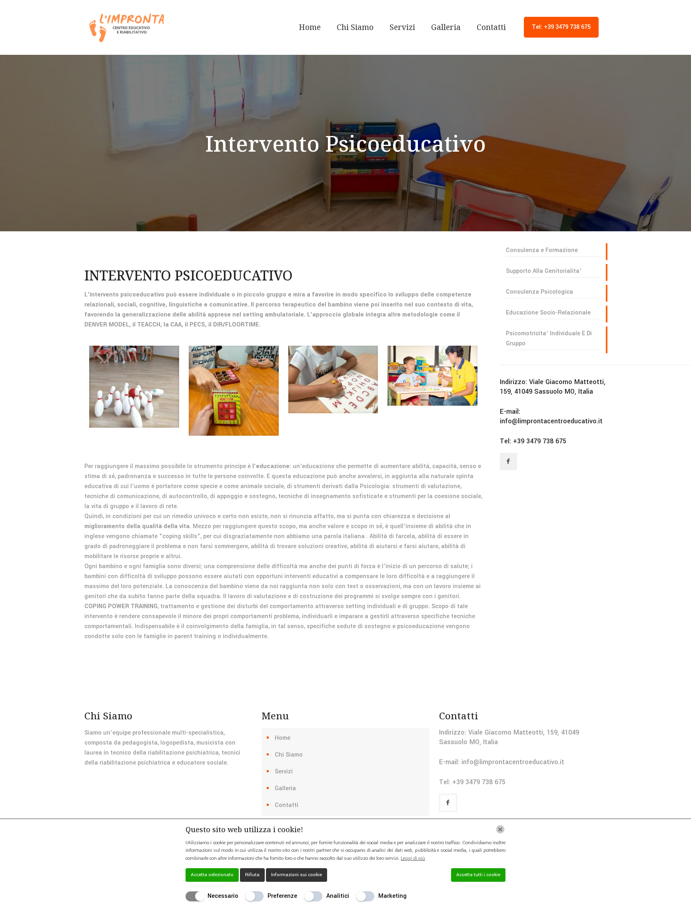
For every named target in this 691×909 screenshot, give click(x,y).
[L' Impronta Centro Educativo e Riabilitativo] (126, 27)
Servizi (284, 771)
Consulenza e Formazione (542, 250)
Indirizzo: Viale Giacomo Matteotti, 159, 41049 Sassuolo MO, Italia (552, 386)
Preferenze (282, 896)
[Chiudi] (500, 829)
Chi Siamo (289, 755)
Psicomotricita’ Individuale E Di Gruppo (549, 338)
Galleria (285, 788)
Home (282, 738)
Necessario (223, 896)
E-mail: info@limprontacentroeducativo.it (551, 416)
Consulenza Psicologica (539, 292)
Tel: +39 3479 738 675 (561, 27)
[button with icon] (508, 461)
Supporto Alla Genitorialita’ (543, 271)
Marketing (392, 896)
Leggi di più (413, 858)
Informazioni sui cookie (296, 874)
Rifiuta (252, 874)
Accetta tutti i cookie (478, 874)
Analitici (337, 896)
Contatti (286, 805)
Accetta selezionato (212, 874)
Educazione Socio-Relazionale (548, 312)
